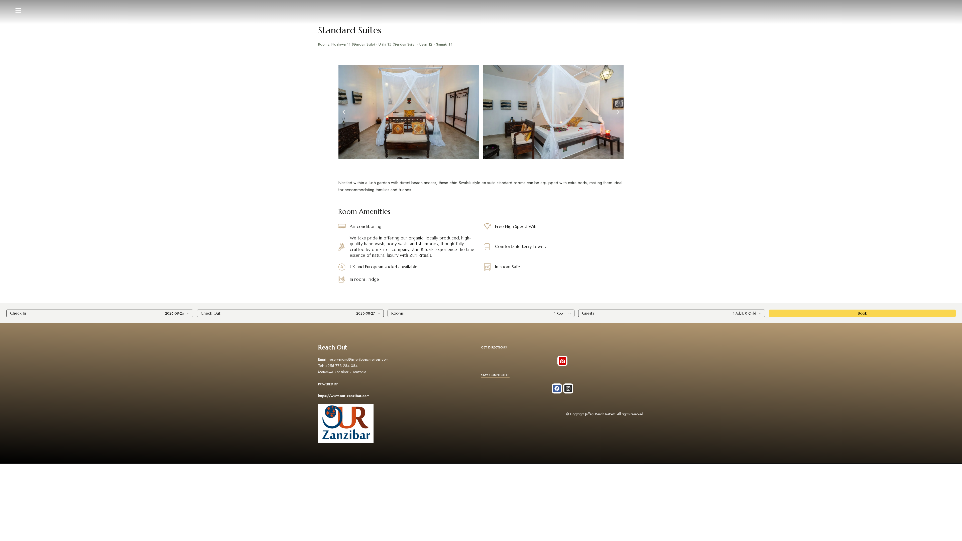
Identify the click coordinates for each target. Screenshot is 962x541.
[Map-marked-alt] (562, 361)
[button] (344, 112)
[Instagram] (568, 388)
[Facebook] (557, 388)
